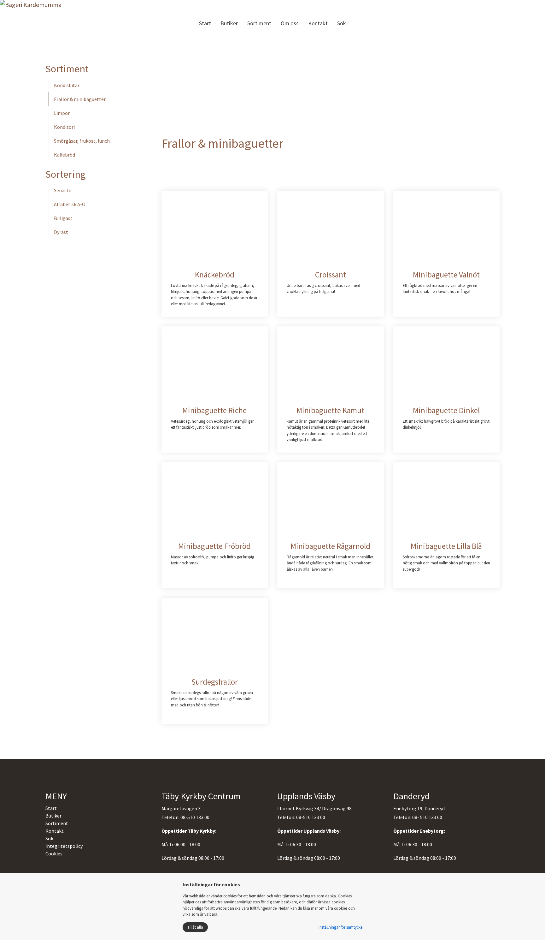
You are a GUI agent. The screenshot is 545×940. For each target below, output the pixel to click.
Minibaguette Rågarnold (330, 546)
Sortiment (259, 23)
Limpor (62, 113)
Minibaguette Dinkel (446, 410)
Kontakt (318, 23)
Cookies (53, 853)
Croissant (330, 275)
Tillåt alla (195, 927)
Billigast (63, 218)
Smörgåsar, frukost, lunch (82, 141)
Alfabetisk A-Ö (69, 204)
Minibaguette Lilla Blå (446, 546)
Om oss (290, 23)
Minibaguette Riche (214, 410)
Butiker (229, 23)
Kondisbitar (66, 85)
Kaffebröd (64, 155)
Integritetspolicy (64, 846)
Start (205, 23)
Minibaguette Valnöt (446, 275)
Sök (341, 23)
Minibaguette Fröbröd (214, 546)
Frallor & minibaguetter (80, 99)
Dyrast (61, 232)
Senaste (62, 190)
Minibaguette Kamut (330, 410)
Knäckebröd (214, 275)
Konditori (64, 127)
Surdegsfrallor (214, 682)
